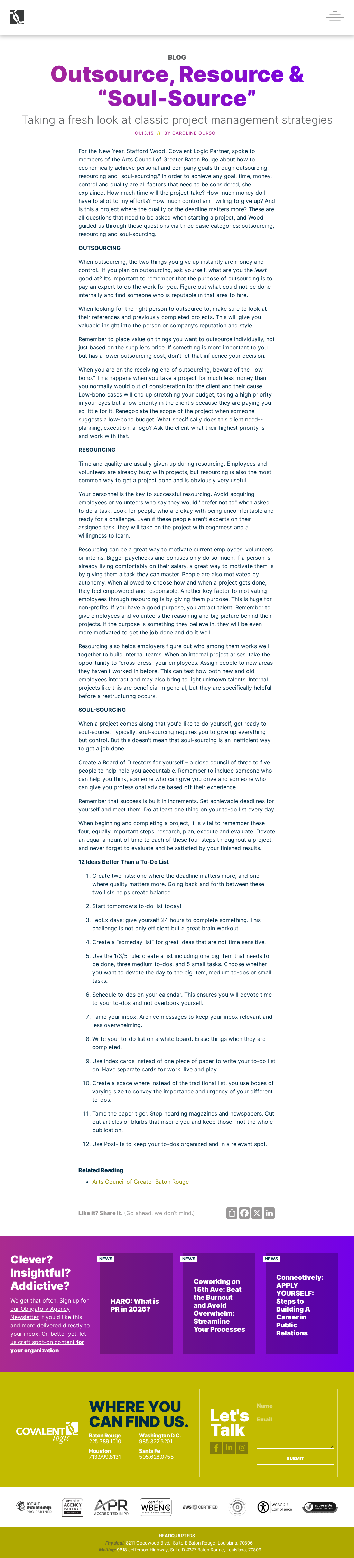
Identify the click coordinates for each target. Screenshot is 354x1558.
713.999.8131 (105, 1457)
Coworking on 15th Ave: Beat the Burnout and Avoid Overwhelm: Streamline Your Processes (219, 1305)
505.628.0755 (156, 1457)
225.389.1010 (105, 1441)
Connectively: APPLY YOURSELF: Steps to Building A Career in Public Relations (300, 1305)
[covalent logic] (47, 1433)
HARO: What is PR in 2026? (135, 1305)
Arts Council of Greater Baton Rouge (140, 1181)
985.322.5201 (155, 1441)
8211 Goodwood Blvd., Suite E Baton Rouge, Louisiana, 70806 (189, 1543)
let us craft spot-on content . (48, 1342)
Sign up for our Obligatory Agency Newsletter (49, 1309)
